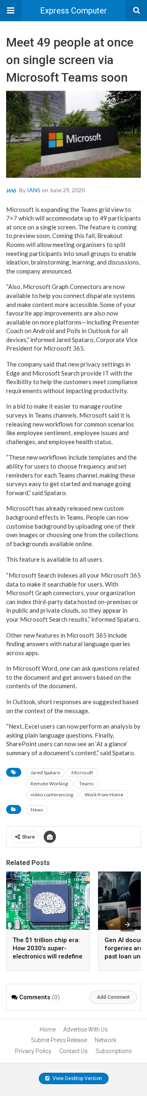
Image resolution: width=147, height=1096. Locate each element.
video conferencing (52, 794)
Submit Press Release (59, 1040)
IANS (33, 189)
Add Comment (113, 997)
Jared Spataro (45, 772)
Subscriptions (114, 1051)
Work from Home (104, 794)
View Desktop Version (76, 1078)
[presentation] (127, 924)
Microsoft (82, 772)
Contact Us (73, 1051)
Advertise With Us (85, 1029)
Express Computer (73, 11)
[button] (10, 10)
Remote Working (49, 783)
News (37, 810)
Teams (86, 783)
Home (48, 1029)
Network (105, 1040)
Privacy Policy (33, 1051)
